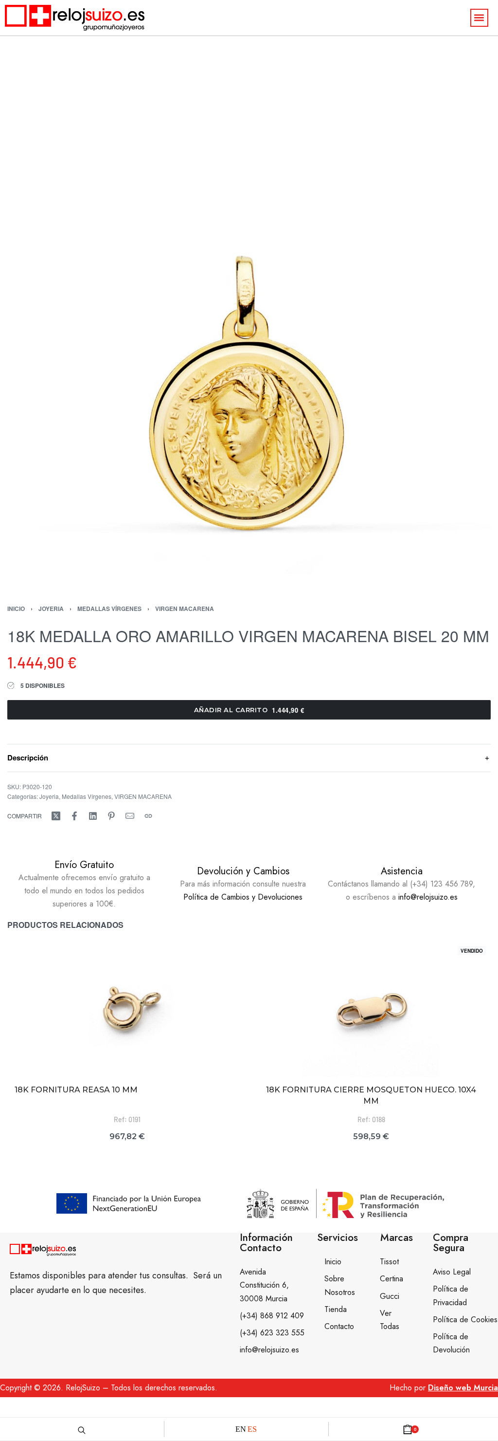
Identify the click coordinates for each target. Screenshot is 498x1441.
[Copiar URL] (148, 816)
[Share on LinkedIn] (93, 816)
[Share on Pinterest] (111, 816)
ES (252, 1429)
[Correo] (129, 816)
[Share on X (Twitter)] (56, 816)
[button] (479, 18)
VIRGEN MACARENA (184, 608)
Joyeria (51, 608)
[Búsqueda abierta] (81, 1429)
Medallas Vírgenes (109, 608)
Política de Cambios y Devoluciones (242, 897)
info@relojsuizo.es (428, 897)
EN (240, 1429)
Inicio (16, 608)
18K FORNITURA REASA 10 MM (76, 1089)
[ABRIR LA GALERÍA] (249, 339)
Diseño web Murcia (463, 1387)
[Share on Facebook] (74, 816)
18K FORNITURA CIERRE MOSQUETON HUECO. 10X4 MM (371, 1095)
